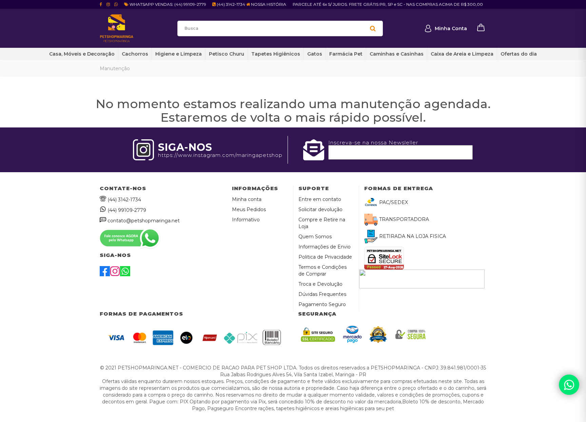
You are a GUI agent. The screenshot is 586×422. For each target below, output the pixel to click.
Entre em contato (319, 199)
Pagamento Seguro (322, 304)
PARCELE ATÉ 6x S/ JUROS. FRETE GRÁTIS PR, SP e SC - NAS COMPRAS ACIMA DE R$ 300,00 (388, 4)
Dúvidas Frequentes (322, 294)
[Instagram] (115, 275)
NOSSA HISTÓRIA (268, 4)
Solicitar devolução (320, 209)
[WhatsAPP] (125, 275)
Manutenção (115, 68)
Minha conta (246, 199)
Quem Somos (315, 237)
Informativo (246, 220)
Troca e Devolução (320, 284)
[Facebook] (105, 275)
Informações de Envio (324, 247)
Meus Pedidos (249, 209)
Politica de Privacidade (325, 257)
